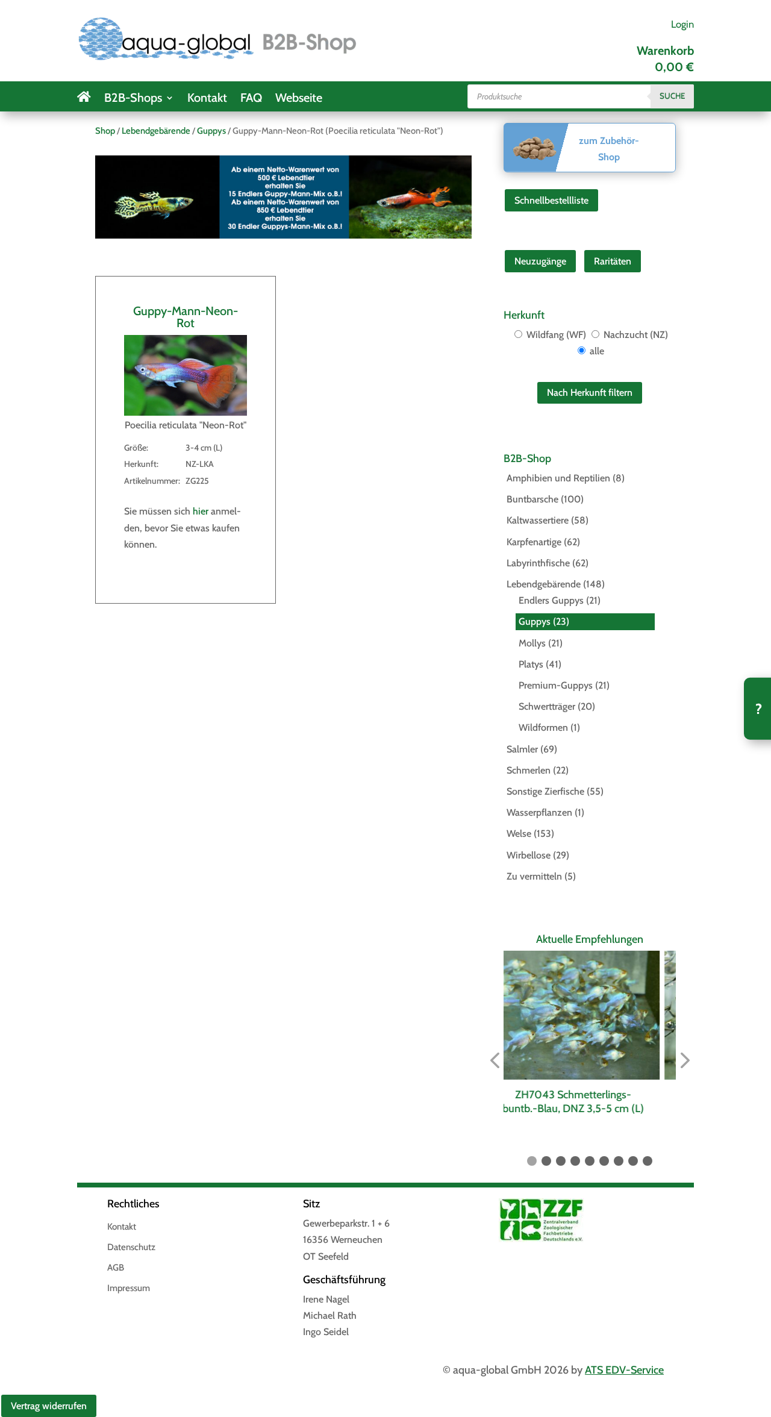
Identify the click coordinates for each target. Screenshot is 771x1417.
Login (682, 24)
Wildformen (543, 727)
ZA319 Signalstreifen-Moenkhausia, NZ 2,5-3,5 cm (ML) (590, 1101)
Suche (672, 96)
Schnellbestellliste (551, 200)
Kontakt (207, 99)
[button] (494, 1060)
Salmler (522, 749)
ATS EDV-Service (624, 1370)
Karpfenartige (534, 542)
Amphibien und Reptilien (558, 478)
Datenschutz (131, 1248)
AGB (115, 1268)
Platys (531, 664)
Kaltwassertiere (538, 520)
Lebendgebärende (156, 130)
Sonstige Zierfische (545, 791)
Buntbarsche (532, 499)
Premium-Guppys (556, 685)
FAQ (251, 99)
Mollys (532, 643)
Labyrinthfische (538, 563)
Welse (519, 833)
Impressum (128, 1288)
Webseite (298, 99)
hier (200, 511)
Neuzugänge (540, 261)
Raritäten (612, 261)
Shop (105, 130)
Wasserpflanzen (539, 812)
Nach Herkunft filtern (589, 392)
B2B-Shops (133, 99)
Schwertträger (547, 706)
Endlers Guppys (551, 600)
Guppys (211, 130)
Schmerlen (529, 770)
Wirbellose (529, 855)
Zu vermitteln (534, 876)
